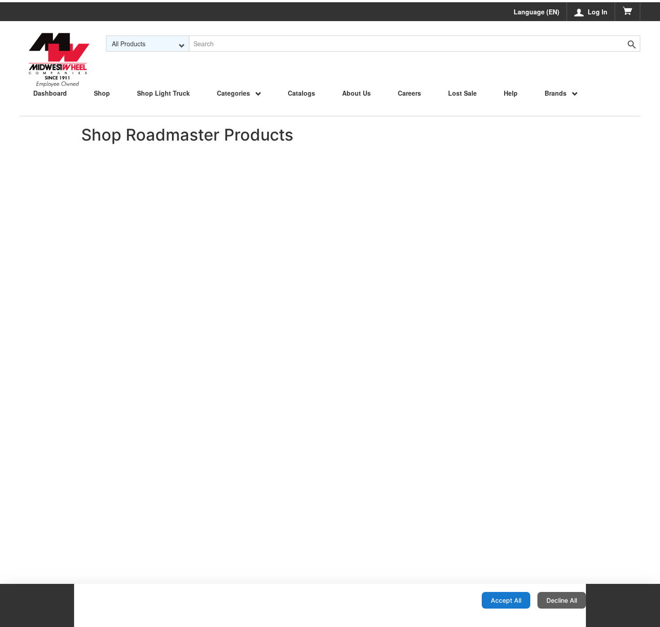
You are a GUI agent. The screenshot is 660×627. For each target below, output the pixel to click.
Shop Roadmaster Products (187, 135)
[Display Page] (58, 43)
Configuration (446, 600)
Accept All (506, 600)
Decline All (561, 600)
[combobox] (147, 43)
